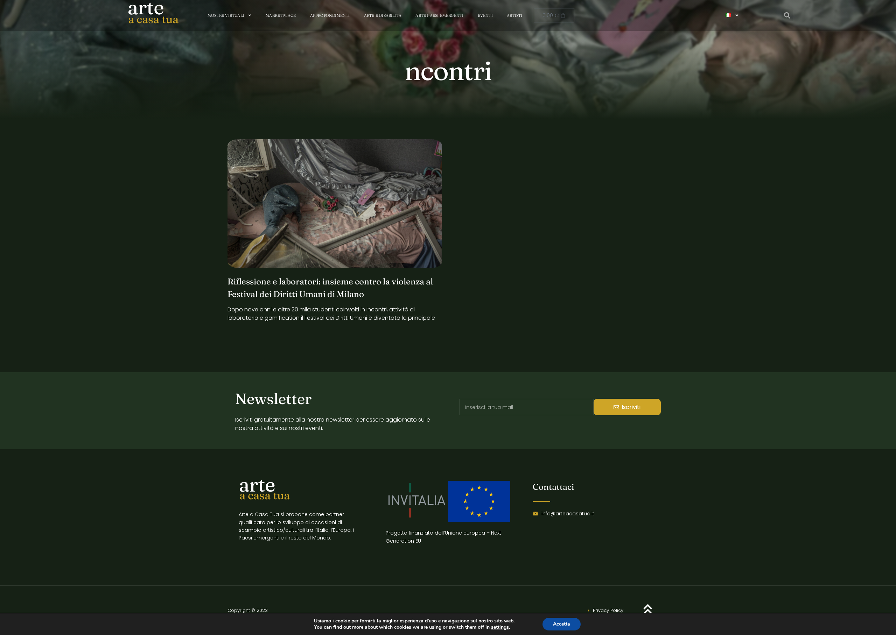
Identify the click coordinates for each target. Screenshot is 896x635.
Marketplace (281, 15)
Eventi (485, 15)
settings (500, 627)
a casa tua (153, 19)
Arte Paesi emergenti (439, 15)
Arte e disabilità (382, 15)
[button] (787, 15)
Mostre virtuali (226, 15)
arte (257, 484)
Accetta (561, 624)
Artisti (514, 15)
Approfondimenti (330, 15)
